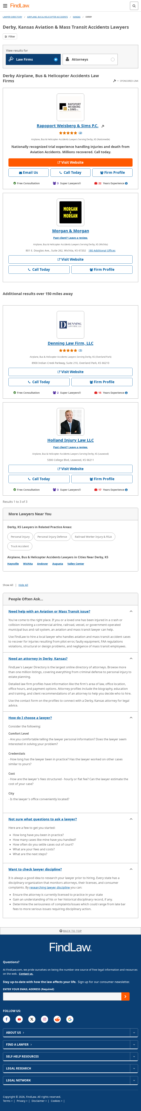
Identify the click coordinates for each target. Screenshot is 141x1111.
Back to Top (72, 931)
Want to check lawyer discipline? (35, 869)
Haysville (13, 563)
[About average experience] (126, 183)
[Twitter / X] (31, 1019)
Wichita (28, 563)
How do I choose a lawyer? (30, 718)
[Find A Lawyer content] (134, 1044)
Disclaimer (38, 1101)
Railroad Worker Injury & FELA (93, 536)
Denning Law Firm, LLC (70, 343)
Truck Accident (20, 546)
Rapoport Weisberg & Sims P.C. (67, 125)
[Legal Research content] (134, 1068)
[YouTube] (19, 1019)
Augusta (57, 563)
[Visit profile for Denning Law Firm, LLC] (70, 324)
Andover (42, 563)
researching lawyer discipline (49, 887)
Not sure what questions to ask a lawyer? (42, 819)
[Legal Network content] (134, 1080)
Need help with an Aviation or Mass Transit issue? (49, 611)
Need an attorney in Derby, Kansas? (38, 658)
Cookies (56, 1101)
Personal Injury (20, 536)
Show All (8, 585)
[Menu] (5, 5)
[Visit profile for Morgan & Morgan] (70, 212)
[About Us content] (134, 1033)
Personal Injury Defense (52, 536)
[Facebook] (6, 1019)
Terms (7, 1101)
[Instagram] (44, 1019)
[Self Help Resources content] (134, 1056)
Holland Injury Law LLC (70, 440)
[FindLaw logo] (21, 5)
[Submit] (125, 996)
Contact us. (26, 973)
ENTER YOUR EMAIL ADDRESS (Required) (28, 989)
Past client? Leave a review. (70, 238)
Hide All (23, 585)
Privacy (21, 1101)
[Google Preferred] (69, 1019)
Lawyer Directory (12, 16)
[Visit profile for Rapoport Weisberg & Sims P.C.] (70, 107)
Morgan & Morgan (70, 230)
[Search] (134, 6)
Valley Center (75, 563)
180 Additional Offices (101, 250)
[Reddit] (57, 1019)
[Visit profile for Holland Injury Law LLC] (70, 421)
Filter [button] (11, 36)
